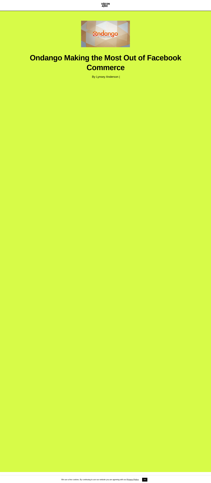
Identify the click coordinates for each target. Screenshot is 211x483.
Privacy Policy (133, 479)
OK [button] (145, 480)
